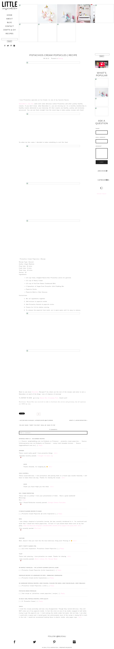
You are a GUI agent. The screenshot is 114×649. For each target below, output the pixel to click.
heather (21, 538)
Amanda (21, 450)
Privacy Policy (101, 193)
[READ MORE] (28, 19)
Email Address (100, 137)
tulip (20, 553)
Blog (9, 22)
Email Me (43, 425)
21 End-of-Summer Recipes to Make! (30, 511)
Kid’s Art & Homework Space (85, 9)
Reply (40, 445)
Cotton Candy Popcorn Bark (66, 28)
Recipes (9, 34)
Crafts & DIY (9, 30)
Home (9, 15)
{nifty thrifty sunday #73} (27, 546)
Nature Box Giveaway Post (49, 398)
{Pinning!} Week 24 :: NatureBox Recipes (32, 438)
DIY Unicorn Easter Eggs (47, 9)
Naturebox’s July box (26, 103)
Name (97, 128)
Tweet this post (34, 425)
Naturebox (35, 392)
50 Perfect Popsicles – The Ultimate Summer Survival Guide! (39, 567)
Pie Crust (38, 528)
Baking (60, 58)
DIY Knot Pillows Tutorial (102, 98)
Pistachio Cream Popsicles (27, 591)
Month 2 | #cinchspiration (78, 420)
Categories (103, 180)
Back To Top (51, 425)
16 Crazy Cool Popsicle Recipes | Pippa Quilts (33, 598)
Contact (9, 26)
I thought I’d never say (45, 455)
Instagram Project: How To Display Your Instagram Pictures (103, 108)
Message (98, 146)
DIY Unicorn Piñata (47, 28)
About (9, 19)
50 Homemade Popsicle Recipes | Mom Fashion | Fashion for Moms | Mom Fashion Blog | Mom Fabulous (52, 583)
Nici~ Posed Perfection (26, 493)
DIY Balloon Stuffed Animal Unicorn (66, 9)
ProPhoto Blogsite (65, 647)
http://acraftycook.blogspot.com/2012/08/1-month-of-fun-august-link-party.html (50, 525)
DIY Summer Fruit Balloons (28, 9)
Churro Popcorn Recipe (28, 28)
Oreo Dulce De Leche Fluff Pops (104, 9)
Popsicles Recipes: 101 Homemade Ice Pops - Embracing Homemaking (40, 575)
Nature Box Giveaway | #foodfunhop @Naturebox (36, 420)
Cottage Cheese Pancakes (57, 502)
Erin (20, 519)
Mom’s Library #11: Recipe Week (46, 559)
